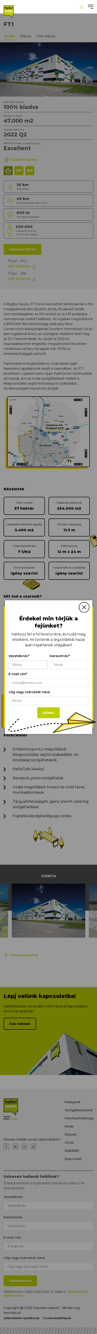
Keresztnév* (60, 656)
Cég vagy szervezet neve (29, 692)
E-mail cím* (18, 674)
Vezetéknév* (19, 656)
